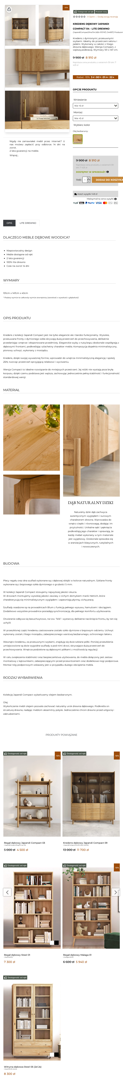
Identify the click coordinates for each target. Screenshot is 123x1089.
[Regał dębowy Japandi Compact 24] (32, 1019)
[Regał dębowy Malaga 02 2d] (32, 796)
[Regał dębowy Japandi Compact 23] (32, 907)
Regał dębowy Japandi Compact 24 (24, 1066)
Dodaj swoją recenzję (108, 16)
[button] (9, 9)
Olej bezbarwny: (80, 131)
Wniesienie (80, 99)
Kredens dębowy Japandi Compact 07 (85, 842)
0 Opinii (91, 16)
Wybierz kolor (82, 124)
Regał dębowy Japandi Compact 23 (24, 954)
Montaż (78, 112)
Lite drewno (28, 223)
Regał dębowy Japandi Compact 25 (83, 954)
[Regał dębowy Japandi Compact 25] (91, 907)
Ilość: (79, 179)
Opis (9, 223)
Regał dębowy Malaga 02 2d (20, 842)
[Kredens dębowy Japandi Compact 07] (91, 796)
